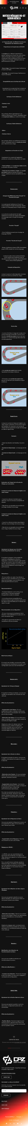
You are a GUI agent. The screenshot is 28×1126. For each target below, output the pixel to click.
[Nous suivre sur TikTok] (21, 1123)
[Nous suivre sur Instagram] (14, 1123)
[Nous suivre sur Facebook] (6, 1123)
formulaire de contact (20, 1042)
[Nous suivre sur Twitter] (10, 1123)
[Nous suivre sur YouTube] (17, 1123)
